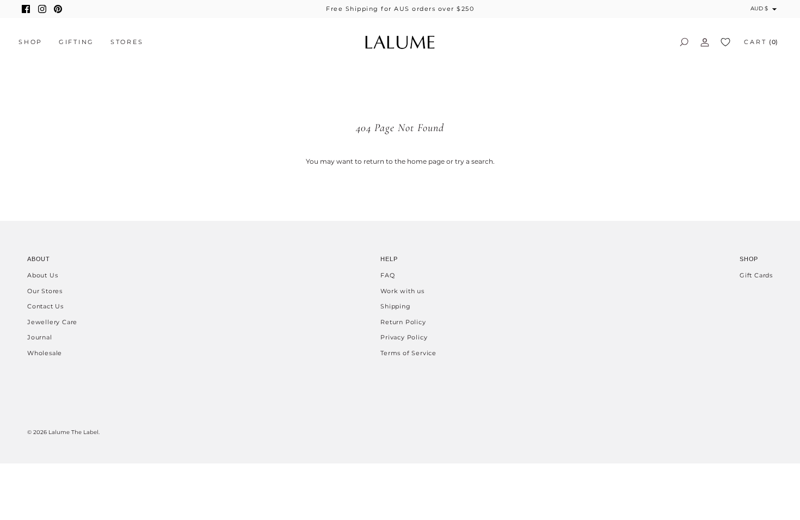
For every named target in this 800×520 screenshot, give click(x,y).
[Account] (705, 42)
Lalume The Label (73, 432)
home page (426, 161)
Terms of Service (408, 353)
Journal (39, 337)
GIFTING (76, 42)
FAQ (387, 275)
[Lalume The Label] (400, 42)
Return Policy (403, 322)
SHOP (30, 42)
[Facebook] (26, 9)
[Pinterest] (58, 9)
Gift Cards (756, 275)
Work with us (402, 291)
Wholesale (44, 353)
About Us (42, 275)
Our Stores (45, 291)
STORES (127, 42)
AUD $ (759, 8)
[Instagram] (42, 9)
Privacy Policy (403, 337)
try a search (474, 161)
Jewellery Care (52, 322)
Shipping (395, 306)
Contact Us (45, 306)
